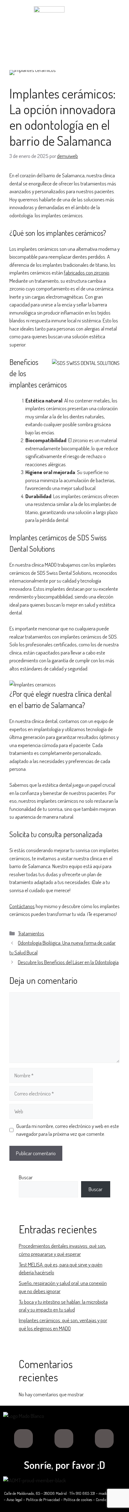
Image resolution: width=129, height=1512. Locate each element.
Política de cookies (78, 1499)
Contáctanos (22, 906)
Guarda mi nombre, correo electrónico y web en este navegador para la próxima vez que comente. (67, 1130)
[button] (64, 45)
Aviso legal (14, 1499)
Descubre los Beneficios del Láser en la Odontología (68, 962)
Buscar (26, 1177)
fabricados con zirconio (86, 272)
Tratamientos (31, 933)
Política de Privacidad (43, 1499)
